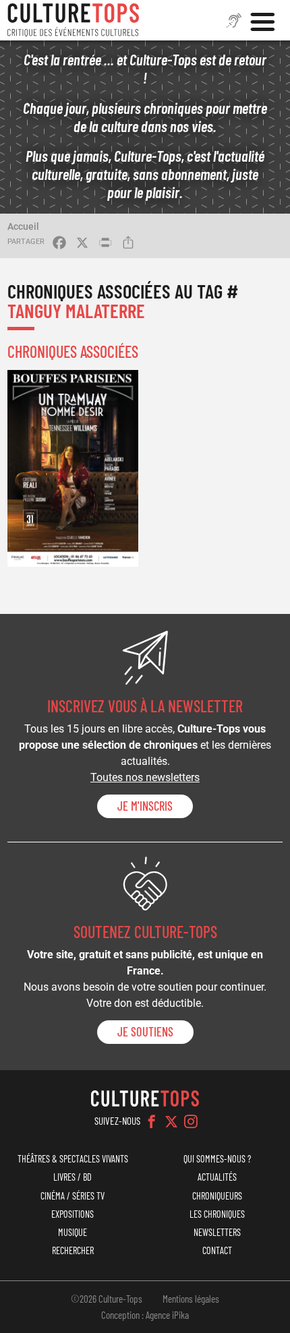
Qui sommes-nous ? (217, 1159)
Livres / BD (72, 1177)
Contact (217, 1250)
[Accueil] (73, 20)
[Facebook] (152, 1121)
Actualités (217, 1177)
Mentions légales (191, 1299)
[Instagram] (191, 1121)
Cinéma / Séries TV (72, 1196)
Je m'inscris (145, 806)
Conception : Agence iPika (145, 1315)
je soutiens (145, 1031)
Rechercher (73, 1250)
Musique (72, 1232)
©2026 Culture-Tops (106, 1299)
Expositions (72, 1214)
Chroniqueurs (217, 1196)
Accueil (23, 226)
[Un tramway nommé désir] (72, 468)
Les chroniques (217, 1214)
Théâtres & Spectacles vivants (73, 1159)
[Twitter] (171, 1121)
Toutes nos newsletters (145, 777)
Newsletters (217, 1232)
